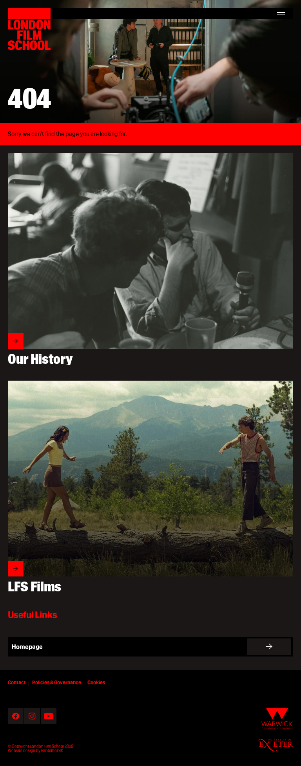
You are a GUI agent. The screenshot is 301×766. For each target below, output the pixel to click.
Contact (17, 682)
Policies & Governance (56, 682)
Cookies (96, 682)
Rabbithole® (52, 750)
